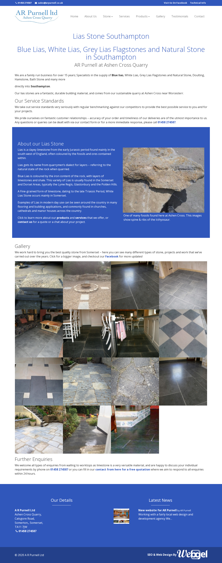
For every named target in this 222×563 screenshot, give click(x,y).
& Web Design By (165, 555)
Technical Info (198, 2)
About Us (90, 16)
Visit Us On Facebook (175, 2)
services (81, 218)
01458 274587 (25, 2)
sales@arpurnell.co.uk (50, 2)
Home (74, 16)
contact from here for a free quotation (122, 469)
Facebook (112, 256)
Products (142, 16)
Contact (199, 16)
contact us (25, 222)
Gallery (160, 16)
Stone (107, 16)
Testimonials (179, 16)
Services (124, 16)
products (63, 218)
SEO (150, 555)
